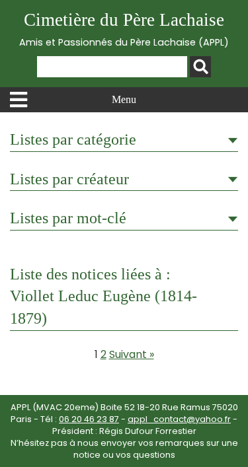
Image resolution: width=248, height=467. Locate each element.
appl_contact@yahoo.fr (179, 419)
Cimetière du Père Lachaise (124, 29)
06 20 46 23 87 (89, 419)
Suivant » (131, 354)
